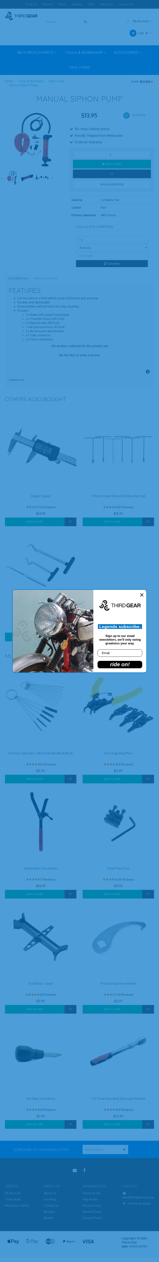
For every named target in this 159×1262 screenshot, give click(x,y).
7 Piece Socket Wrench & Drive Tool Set (118, 496)
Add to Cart (113, 164)
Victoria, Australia (139, 1203)
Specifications (46, 278)
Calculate (113, 263)
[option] (34, 140)
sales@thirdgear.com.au (138, 1197)
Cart (142, 33)
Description (18, 278)
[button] (79, 354)
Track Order (13, 1199)
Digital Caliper (41, 496)
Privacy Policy (92, 1205)
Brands (48, 4)
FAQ (91, 4)
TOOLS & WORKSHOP (84, 52)
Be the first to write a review (79, 355)
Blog (62, 4)
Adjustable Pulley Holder (41, 868)
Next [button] (52, 178)
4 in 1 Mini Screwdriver (40, 1099)
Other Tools (56, 81)
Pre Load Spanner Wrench (118, 983)
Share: (135, 81)
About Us (107, 4)
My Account (140, 21)
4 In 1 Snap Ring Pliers (118, 753)
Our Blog (50, 1199)
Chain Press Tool (118, 868)
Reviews (77, 4)
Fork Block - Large (41, 983)
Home (9, 81)
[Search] (85, 21)
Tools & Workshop (31, 81)
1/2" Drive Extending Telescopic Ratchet (118, 1099)
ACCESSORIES (127, 52)
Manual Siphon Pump (23, 85)
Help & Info (90, 1199)
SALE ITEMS (79, 67)
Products (31, 4)
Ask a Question (113, 184)
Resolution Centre (17, 1205)
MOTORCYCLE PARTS (35, 52)
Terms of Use (92, 1193)
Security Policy (92, 1218)
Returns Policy (92, 1211)
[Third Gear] (21, 16)
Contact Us (126, 4)
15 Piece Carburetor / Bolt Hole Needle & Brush (40, 753)
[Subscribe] (123, 1149)
